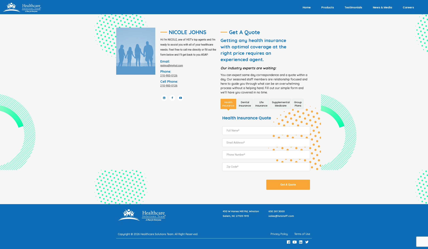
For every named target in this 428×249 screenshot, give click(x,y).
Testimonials (353, 7)
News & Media (382, 7)
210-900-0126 (168, 75)
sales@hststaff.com (281, 216)
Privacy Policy (279, 234)
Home (307, 7)
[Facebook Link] (289, 242)
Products (327, 7)
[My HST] (22, 8)
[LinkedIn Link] (301, 242)
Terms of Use (302, 234)
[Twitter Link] (307, 242)
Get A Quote (288, 184)
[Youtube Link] (295, 242)
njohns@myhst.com (171, 65)
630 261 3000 (277, 211)
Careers (408, 7)
